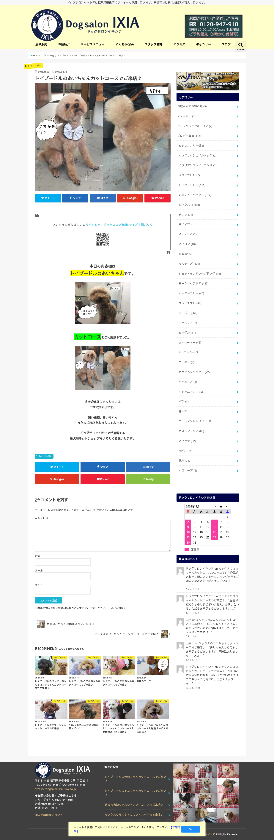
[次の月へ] (227, 506)
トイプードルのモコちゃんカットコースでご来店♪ (135, 793)
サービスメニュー (93, 44)
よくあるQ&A (124, 44)
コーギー (186, 362)
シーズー (188, 313)
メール (39, 570)
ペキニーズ (188, 382)
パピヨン (187, 244)
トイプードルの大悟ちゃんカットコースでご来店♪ (135, 779)
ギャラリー (203, 44)
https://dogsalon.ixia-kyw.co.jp (55, 789)
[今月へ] (221, 506)
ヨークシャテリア (193, 283)
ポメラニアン (191, 392)
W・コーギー (190, 342)
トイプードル (45, 456)
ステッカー (186, 116)
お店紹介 (64, 44)
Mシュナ (188, 234)
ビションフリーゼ (192, 145)
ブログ (226, 44)
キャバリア (188, 323)
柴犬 (185, 224)
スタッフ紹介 (154, 44)
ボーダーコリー (191, 293)
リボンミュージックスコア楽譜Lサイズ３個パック (119, 225)
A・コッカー (190, 352)
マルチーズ (189, 264)
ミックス (189, 205)
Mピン (185, 451)
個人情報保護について (49, 815)
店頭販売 (41, 44)
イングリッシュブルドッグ (198, 155)
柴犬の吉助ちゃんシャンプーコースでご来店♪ (134, 805)
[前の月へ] (214, 506)
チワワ (186, 214)
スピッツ (187, 441)
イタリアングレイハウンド (198, 165)
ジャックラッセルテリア (194, 126)
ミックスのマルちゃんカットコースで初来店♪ (134, 814)
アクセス (179, 44)
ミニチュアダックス (195, 195)
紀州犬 (185, 460)
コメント (42, 518)
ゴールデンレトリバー (195, 421)
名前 (37, 556)
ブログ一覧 (189, 136)
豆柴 (185, 254)
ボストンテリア (191, 431)
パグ (184, 401)
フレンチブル (190, 303)
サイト (39, 585)
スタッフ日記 (189, 175)
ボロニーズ (188, 470)
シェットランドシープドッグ (200, 273)
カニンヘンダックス (194, 372)
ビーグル (187, 332)
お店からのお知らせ (192, 106)
